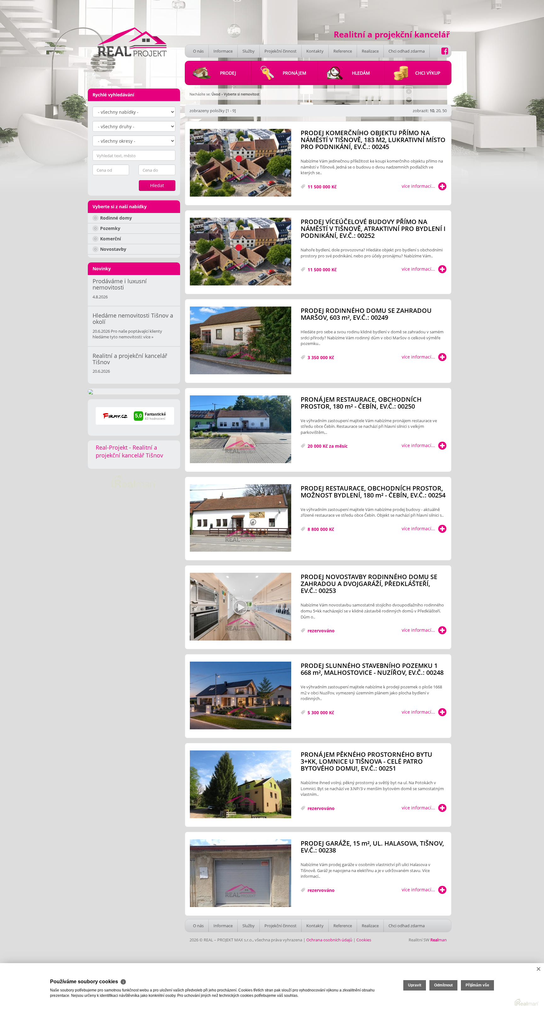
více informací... (418, 186)
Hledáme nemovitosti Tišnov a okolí (133, 318)
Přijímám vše (477, 985)
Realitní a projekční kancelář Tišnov (130, 359)
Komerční (110, 239)
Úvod (216, 94)
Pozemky (109, 228)
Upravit (414, 985)
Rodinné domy (115, 218)
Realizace (370, 51)
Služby (248, 51)
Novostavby (112, 249)
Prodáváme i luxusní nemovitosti (120, 284)
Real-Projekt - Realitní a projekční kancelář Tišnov (129, 451)
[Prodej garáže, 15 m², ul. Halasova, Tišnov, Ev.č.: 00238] (240, 873)
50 (444, 110)
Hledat (157, 185)
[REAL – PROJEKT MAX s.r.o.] (132, 41)
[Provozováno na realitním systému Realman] (133, 481)
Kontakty (315, 51)
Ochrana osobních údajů (329, 940)
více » (148, 337)
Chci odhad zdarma (406, 51)
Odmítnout (443, 985)
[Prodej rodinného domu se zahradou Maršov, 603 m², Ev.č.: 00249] (240, 341)
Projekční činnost (280, 51)
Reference (342, 51)
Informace (223, 51)
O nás (198, 51)
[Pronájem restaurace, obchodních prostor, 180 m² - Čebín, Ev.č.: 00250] (240, 429)
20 (438, 110)
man (438, 940)
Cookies (363, 940)
